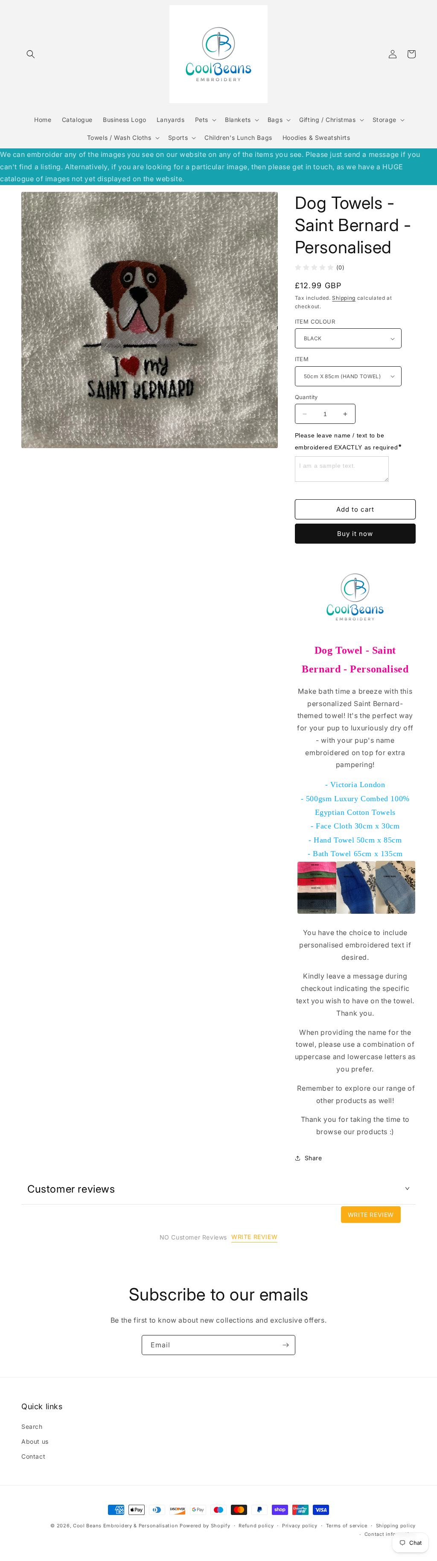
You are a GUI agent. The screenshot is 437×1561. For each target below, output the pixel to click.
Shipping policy (396, 1526)
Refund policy (256, 1526)
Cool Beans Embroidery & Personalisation (125, 1526)
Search (32, 1426)
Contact (33, 1456)
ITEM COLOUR (315, 321)
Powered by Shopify (205, 1526)
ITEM (302, 359)
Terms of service (346, 1526)
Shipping (343, 298)
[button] (30, 54)
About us (35, 1441)
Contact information (390, 1534)
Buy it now (355, 534)
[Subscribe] (285, 1345)
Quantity (306, 397)
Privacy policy (300, 1526)
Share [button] (313, 1157)
